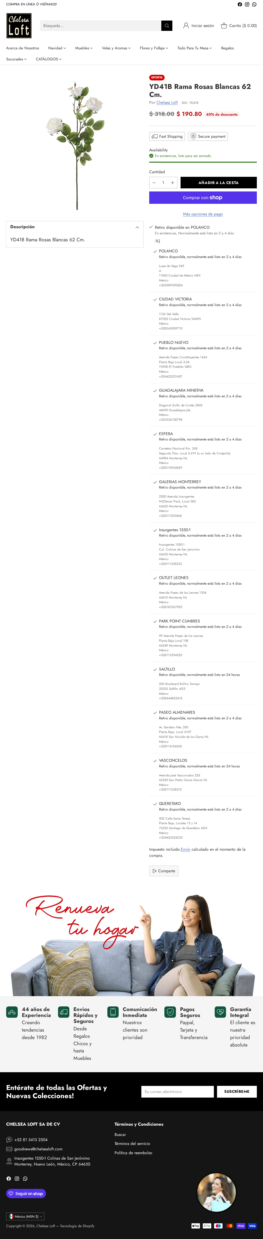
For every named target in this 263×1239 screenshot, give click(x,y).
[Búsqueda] (167, 25)
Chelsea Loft (167, 102)
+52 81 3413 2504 (31, 1140)
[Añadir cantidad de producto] (172, 182)
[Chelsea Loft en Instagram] (247, 5)
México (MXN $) (27, 1216)
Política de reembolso (133, 1153)
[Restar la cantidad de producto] (154, 182)
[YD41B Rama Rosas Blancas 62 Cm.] (74, 143)
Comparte (166, 871)
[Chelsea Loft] (19, 26)
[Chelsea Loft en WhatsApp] (254, 5)
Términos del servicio (132, 1143)
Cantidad (157, 172)
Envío (185, 849)
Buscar (120, 1134)
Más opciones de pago (203, 214)
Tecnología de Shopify (77, 1225)
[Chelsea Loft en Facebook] (239, 5)
